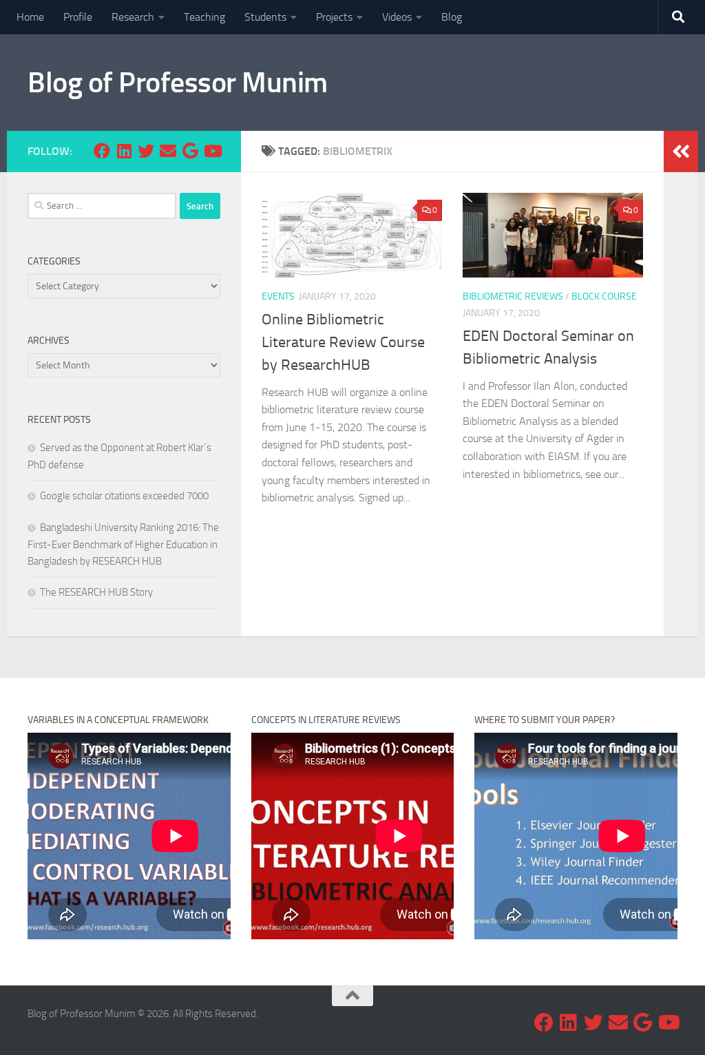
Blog (451, 16)
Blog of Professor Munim (178, 82)
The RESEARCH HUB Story (96, 592)
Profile (77, 16)
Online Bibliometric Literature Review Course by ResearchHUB (343, 342)
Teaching (204, 16)
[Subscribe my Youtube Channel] (212, 151)
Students (265, 16)
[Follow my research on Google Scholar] (190, 151)
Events (278, 296)
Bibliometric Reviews (513, 296)
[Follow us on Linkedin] (124, 151)
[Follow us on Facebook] (102, 151)
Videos (397, 16)
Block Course (604, 296)
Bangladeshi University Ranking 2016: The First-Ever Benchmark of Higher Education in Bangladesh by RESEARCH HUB (123, 544)
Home (30, 16)
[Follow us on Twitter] (146, 151)
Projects (334, 16)
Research (133, 16)
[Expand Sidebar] (681, 151)
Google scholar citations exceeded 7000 (124, 496)
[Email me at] (168, 151)
